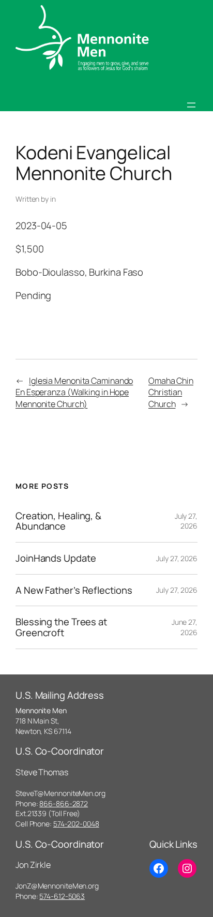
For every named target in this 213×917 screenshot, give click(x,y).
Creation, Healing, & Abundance (58, 521)
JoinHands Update (56, 558)
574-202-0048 (76, 824)
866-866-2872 (63, 803)
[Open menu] (191, 105)
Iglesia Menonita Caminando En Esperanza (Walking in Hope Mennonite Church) (74, 392)
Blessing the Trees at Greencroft (61, 627)
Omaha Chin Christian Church (170, 392)
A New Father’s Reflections (74, 590)
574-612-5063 (62, 896)
